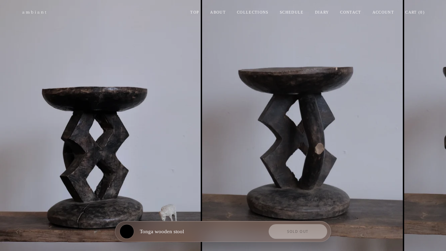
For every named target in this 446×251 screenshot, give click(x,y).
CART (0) (415, 12)
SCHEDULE (292, 12)
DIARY (322, 12)
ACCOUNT (383, 12)
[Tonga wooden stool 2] (302, 125)
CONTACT (350, 12)
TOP (194, 12)
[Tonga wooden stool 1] (100, 125)
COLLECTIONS (253, 12)
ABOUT (218, 12)
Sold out (298, 231)
